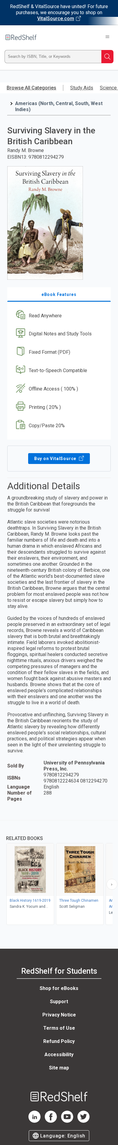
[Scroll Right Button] (112, 884)
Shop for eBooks (59, 988)
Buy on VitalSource (55, 458)
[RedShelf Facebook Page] (51, 1121)
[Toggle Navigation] (107, 37)
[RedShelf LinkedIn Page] (34, 1121)
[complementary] (59, 873)
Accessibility (59, 1054)
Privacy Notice (59, 1015)
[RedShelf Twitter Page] (83, 1121)
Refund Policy (59, 1041)
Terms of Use (59, 1028)
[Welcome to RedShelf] (21, 37)
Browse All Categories (31, 88)
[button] (58, 315)
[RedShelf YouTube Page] (67, 1121)
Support (59, 1001)
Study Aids (81, 88)
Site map (59, 1068)
